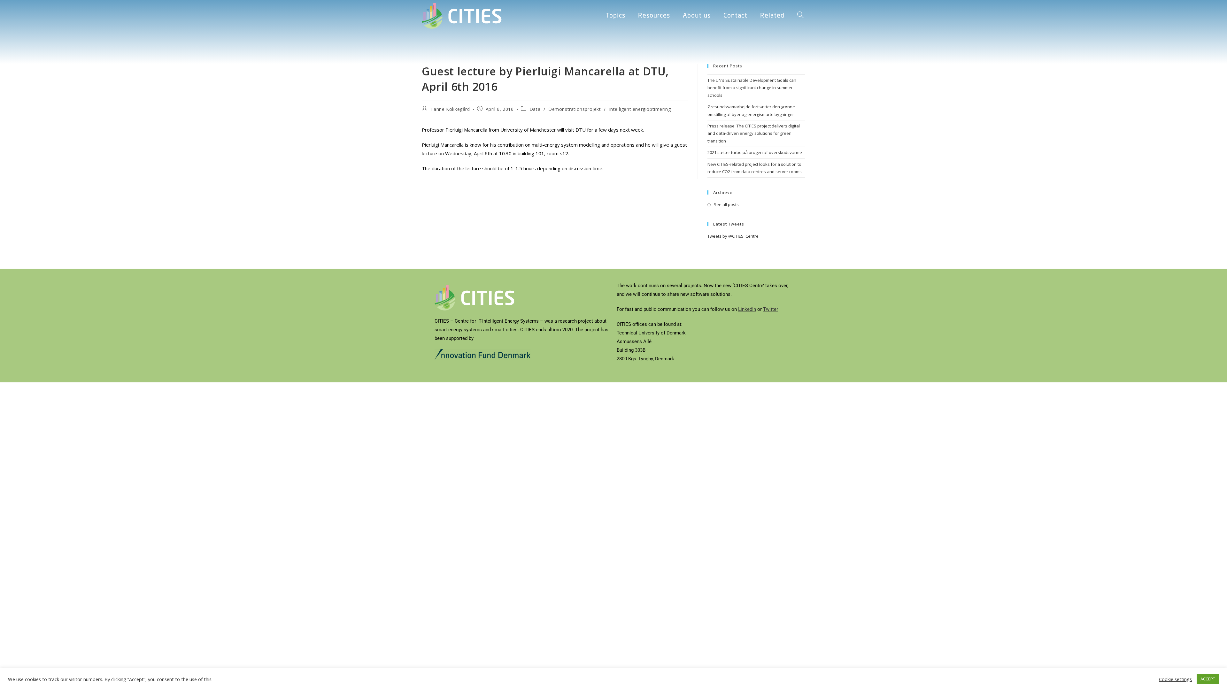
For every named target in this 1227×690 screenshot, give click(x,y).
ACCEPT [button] (1207, 679)
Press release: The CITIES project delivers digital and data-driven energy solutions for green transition (753, 133)
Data (534, 109)
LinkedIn (747, 309)
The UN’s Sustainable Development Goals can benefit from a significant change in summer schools (751, 87)
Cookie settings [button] (1175, 679)
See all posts (726, 204)
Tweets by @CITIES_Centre (733, 236)
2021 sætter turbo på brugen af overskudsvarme (754, 152)
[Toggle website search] (800, 16)
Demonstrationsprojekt (574, 109)
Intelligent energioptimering (640, 109)
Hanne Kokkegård (450, 109)
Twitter (770, 309)
